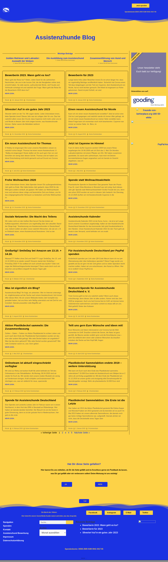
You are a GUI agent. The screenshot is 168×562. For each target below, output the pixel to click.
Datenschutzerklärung (13, 540)
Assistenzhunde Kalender (84, 216)
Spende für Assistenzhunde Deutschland (30, 400)
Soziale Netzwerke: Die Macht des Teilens (31, 216)
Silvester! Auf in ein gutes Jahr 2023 (27, 109)
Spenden (7, 526)
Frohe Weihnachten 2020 (20, 179)
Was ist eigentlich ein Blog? (22, 288)
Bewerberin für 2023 (80, 75)
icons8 (86, 558)
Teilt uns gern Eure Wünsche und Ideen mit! (95, 325)
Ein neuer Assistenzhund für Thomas (28, 143)
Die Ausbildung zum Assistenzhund (65, 58)
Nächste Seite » (82, 432)
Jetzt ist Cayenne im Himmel (86, 143)
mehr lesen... (10, 93)
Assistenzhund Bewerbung (16, 533)
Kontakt (6, 530)
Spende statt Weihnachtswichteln (89, 179)
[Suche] (69, 522)
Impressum (8, 537)
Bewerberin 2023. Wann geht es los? (27, 75)
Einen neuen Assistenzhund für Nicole (92, 109)
